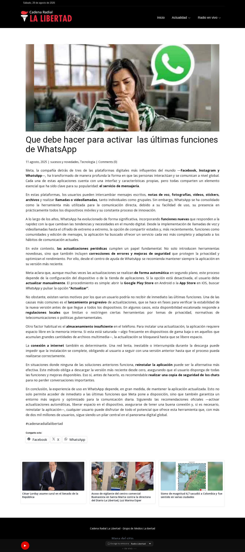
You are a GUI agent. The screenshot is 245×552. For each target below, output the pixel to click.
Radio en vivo (207, 17)
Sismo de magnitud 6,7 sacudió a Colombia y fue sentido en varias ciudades (191, 495)
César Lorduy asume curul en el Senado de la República (50, 495)
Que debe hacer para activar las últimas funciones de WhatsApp (122, 144)
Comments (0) (107, 162)
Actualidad (179, 17)
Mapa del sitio (122, 538)
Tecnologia (87, 162)
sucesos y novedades (64, 162)
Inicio (161, 17)
